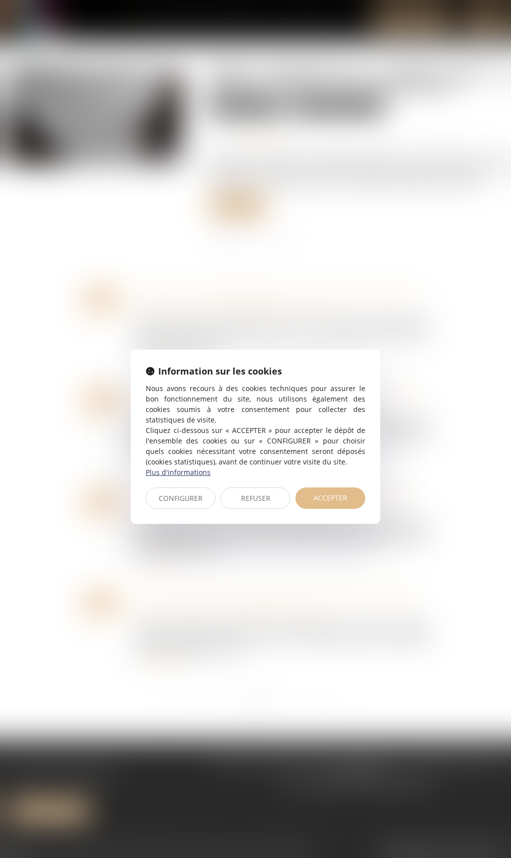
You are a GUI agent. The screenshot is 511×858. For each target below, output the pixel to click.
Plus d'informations (178, 472)
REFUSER (255, 498)
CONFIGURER (181, 498)
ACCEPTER (330, 497)
